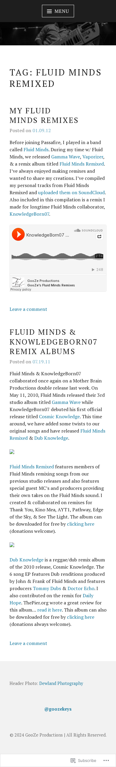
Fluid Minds (35, 149)
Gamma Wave (65, 156)
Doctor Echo (81, 588)
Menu (61, 11)
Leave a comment (28, 309)
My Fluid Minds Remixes (44, 115)
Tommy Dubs (47, 588)
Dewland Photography (61, 683)
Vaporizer (92, 156)
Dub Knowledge (51, 438)
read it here (49, 609)
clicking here (80, 524)
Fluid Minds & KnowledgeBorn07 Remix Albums (54, 341)
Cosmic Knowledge (59, 416)
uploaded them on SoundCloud (71, 192)
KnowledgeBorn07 (29, 214)
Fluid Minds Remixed (81, 164)
